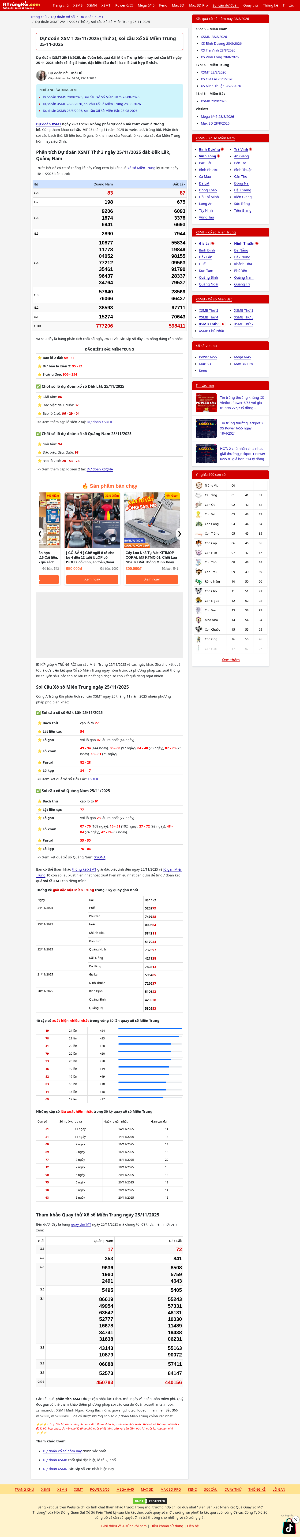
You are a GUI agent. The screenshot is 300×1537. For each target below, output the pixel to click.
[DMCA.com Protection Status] (150, 1501)
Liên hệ (193, 1525)
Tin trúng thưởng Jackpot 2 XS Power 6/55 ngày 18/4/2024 (241, 428)
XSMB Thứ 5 (243, 317)
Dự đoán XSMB (55, 1459)
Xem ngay (67, 579)
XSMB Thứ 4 (208, 317)
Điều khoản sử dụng (166, 1525)
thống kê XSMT (84, 869)
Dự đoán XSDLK (99, 421)
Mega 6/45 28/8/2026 (217, 116)
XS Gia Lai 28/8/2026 (217, 79)
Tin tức (288, 5)
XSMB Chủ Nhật (211, 330)
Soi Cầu (211, 1489)
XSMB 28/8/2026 (213, 101)
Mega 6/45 (146, 5)
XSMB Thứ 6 (209, 323)
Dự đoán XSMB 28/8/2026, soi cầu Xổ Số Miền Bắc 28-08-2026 (90, 110)
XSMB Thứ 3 (243, 310)
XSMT (105, 5)
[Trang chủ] (21, 5)
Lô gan (279, 1489)
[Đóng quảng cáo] (296, 1519)
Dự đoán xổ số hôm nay (62, 1450)
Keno (163, 5)
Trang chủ (61, 5)
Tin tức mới (205, 385)
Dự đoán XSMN (55, 1468)
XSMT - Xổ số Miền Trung (216, 232)
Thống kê (270, 5)
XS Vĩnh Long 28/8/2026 (220, 57)
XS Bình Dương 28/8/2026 (221, 43)
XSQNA (99, 857)
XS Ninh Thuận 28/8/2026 (221, 85)
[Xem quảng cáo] (289, 1526)
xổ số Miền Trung (141, 167)
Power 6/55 (124, 5)
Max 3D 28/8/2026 (215, 123)
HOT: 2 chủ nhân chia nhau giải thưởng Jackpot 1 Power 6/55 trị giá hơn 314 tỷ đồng (242, 453)
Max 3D (178, 5)
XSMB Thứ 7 (243, 323)
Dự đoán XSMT (48, 124)
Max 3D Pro (198, 5)
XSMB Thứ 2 (208, 310)
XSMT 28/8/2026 (213, 72)
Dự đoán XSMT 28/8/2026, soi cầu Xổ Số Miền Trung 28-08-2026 (92, 104)
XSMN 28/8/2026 (214, 36)
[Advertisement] (110, 625)
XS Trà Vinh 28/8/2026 (218, 50)
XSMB (77, 5)
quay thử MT (81, 1224)
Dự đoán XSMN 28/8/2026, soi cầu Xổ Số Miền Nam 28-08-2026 (91, 97)
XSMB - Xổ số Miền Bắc (214, 299)
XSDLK (93, 778)
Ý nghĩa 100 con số (211, 474)
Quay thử (250, 5)
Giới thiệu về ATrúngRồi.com (124, 1525)
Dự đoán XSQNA (100, 469)
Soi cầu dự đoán (226, 5)
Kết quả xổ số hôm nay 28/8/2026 (222, 18)
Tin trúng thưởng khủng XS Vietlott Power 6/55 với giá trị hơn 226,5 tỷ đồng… (242, 402)
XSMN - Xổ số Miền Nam (215, 138)
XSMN (92, 5)
